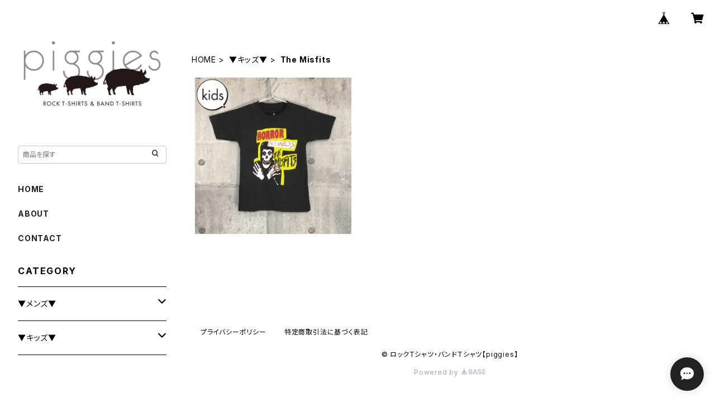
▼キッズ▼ (248, 59)
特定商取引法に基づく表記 (326, 332)
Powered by (437, 372)
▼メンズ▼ (37, 303)
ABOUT (33, 213)
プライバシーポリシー (233, 332)
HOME (204, 59)
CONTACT (40, 238)
